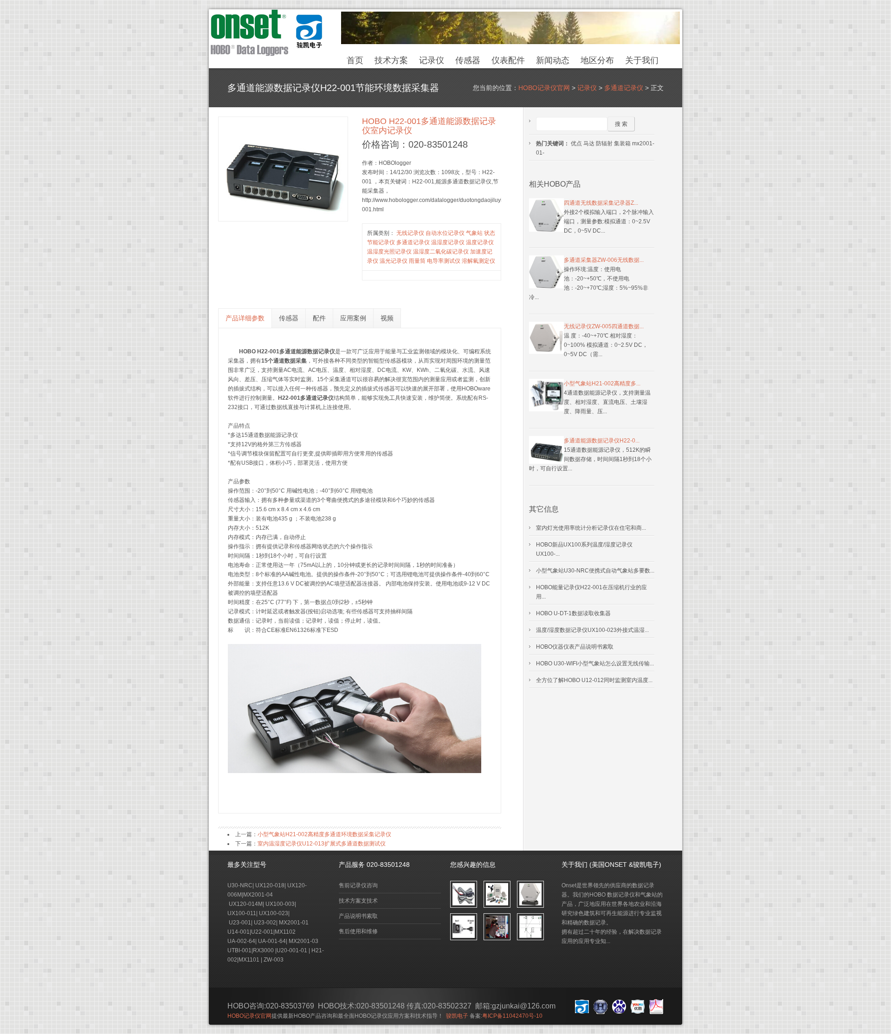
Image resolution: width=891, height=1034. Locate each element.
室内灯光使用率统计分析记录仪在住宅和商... (591, 528)
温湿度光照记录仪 (389, 251)
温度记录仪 (480, 242)
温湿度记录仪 (448, 242)
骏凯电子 (457, 1016)
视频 (387, 318)
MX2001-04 (258, 894)
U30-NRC (239, 885)
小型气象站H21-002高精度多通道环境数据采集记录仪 (324, 834)
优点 (576, 143)
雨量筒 (417, 261)
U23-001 (240, 922)
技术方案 (391, 60)
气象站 (474, 233)
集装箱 (622, 143)
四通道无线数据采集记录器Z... (601, 203)
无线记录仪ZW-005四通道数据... (604, 326)
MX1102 (285, 932)
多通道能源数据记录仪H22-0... (601, 440)
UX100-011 (241, 913)
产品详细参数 (245, 318)
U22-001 (262, 932)
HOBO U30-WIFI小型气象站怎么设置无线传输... (595, 663)
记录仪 (431, 60)
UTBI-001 (239, 950)
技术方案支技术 (358, 900)
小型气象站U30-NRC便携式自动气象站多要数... (595, 570)
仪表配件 (508, 60)
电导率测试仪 (443, 261)
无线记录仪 (410, 233)
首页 (355, 60)
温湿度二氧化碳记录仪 (441, 251)
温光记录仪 (393, 261)
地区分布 (597, 60)
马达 (588, 143)
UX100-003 (280, 904)
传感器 (467, 60)
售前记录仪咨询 (358, 885)
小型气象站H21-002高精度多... (602, 383)
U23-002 (265, 922)
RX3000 (263, 950)
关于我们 (642, 60)
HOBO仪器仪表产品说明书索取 (574, 647)
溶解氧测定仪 (478, 261)
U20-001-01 (292, 950)
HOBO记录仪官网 (544, 87)
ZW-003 (274, 959)
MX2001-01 (294, 922)
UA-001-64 (271, 941)
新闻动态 (552, 60)
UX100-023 (273, 913)
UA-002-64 (241, 941)
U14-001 (238, 932)
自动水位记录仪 (445, 233)
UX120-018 (269, 885)
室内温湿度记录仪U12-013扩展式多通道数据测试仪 (322, 843)
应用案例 (353, 318)
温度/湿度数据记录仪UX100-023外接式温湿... (592, 630)
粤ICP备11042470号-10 (512, 1016)
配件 (319, 318)
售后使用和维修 (358, 931)
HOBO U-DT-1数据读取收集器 (573, 613)
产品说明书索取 (358, 916)
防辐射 (604, 143)
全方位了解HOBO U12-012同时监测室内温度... (594, 680)
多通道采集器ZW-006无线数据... (604, 260)
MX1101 (249, 959)
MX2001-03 (303, 941)
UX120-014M (245, 904)
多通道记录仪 (623, 87)
